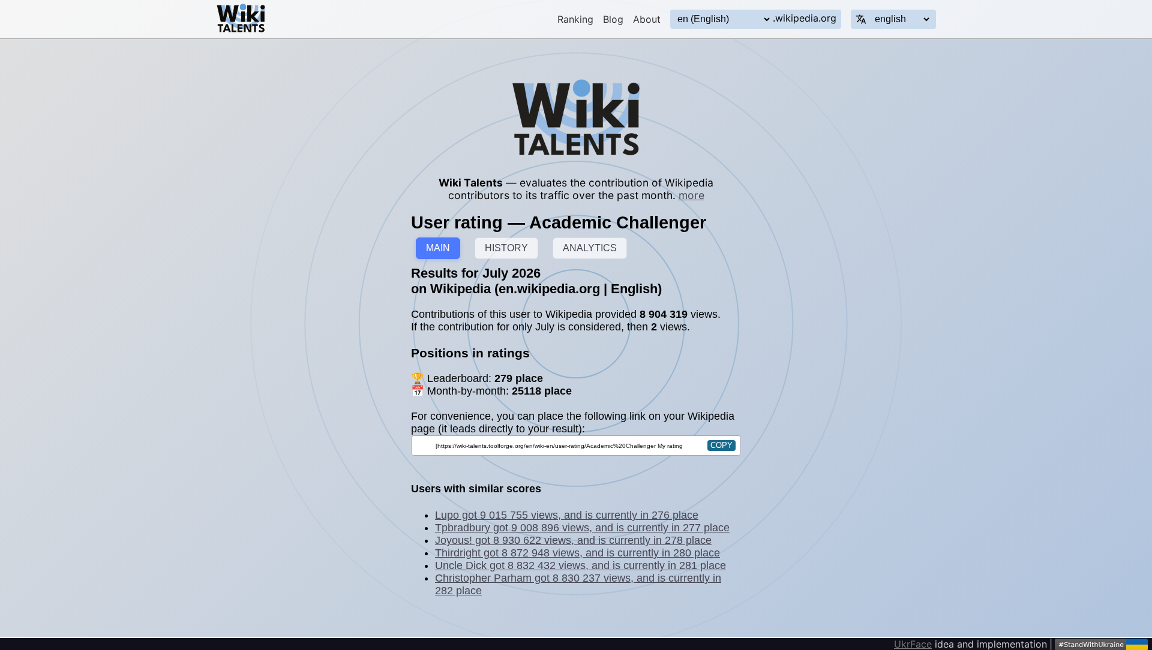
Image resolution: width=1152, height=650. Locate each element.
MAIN (438, 248)
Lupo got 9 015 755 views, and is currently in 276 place (566, 515)
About (647, 19)
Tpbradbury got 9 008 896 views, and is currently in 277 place (582, 528)
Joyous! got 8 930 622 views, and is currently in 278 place (573, 540)
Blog (613, 19)
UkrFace (913, 644)
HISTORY (506, 248)
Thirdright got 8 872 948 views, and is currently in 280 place (577, 553)
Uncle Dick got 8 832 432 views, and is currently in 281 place (580, 565)
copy (721, 445)
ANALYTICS (590, 248)
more (691, 195)
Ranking (575, 19)
